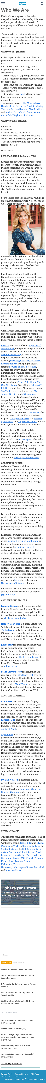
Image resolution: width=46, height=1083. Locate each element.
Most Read (6, 962)
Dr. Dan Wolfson (9, 780)
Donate (16, 1076)
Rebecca (5, 345)
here (16, 580)
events (23, 94)
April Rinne (7, 734)
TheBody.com (7, 630)
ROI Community (30, 849)
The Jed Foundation (28, 657)
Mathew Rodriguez (10, 624)
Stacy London (16, 861)
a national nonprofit (25, 547)
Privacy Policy (6, 1074)
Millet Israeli (27, 858)
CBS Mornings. (29, 394)
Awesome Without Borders (22, 852)
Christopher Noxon (23, 867)
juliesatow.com (11, 666)
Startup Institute (9, 849)
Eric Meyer (6, 701)
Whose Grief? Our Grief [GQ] (13, 1029)
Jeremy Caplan (18, 855)
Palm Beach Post (25, 675)
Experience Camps (27, 421)
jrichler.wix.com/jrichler (15, 618)
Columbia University (11, 354)
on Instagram (25, 439)
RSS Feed (35, 1074)
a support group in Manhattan (23, 541)
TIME (21, 382)
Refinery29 (36, 385)
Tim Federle (32, 855)
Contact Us (5, 1076)
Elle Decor (6, 388)
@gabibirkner (8, 594)
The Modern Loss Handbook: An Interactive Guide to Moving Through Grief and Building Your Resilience (22, 106)
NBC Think (30, 382)
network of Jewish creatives (22, 366)
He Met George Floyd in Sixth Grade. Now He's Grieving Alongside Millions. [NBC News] (17, 1037)
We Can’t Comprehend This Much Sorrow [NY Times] (15, 1047)
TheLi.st (17, 846)
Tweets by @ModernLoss (11, 1063)
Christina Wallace (31, 846)
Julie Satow (7, 645)
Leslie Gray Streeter (11, 672)
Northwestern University (13, 583)
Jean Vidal (39, 867)
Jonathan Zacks (13, 870)
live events (34, 412)
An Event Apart (8, 729)
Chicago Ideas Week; (20, 418)
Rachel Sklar (25, 843)
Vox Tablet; (6, 391)
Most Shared (18, 962)
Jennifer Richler (9, 606)
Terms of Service (21, 1074)
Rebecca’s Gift (8, 720)
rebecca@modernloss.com (26, 457)
